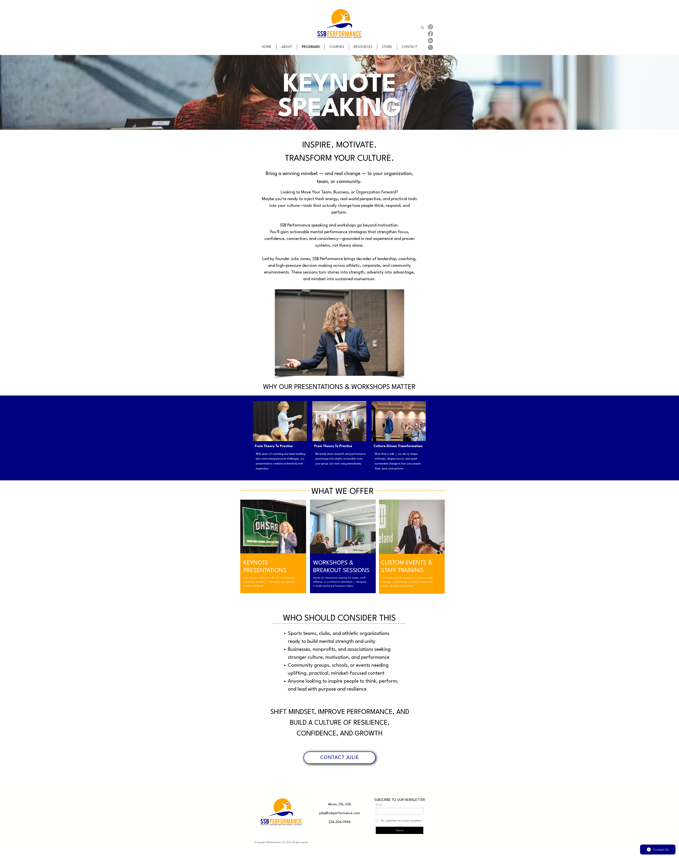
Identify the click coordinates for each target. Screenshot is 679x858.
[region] (273, 554)
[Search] (422, 27)
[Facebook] (430, 33)
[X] (430, 47)
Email (379, 804)
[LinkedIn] (430, 40)
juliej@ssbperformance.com (339, 813)
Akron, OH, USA (339, 804)
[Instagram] (430, 26)
